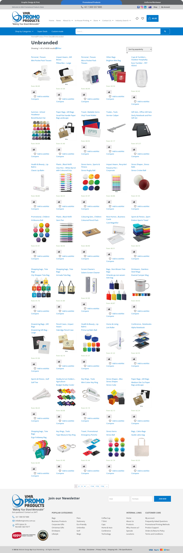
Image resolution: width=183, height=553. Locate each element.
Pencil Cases (61, 324)
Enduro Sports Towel (139, 220)
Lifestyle (55, 534)
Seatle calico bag (138, 435)
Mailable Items (93, 112)
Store (96, 20)
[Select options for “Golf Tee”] (34, 414)
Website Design (24, 550)
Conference (136, 324)
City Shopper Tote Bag (40, 275)
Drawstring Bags (37, 324)
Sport (148, 216)
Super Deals (42, 31)
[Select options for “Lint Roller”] (109, 359)
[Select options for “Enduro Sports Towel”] (134, 252)
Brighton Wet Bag (113, 60)
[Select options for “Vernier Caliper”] (109, 147)
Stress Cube (111, 385)
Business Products (59, 521)
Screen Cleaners (88, 269)
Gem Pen (60, 220)
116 (102, 486)
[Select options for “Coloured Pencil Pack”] (84, 252)
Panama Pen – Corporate (112, 169)
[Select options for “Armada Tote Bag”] (59, 307)
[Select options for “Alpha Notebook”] (134, 359)
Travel (83, 112)
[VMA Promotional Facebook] (138, 7)
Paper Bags (60, 112)
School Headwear (38, 113)
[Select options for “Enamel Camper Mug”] (134, 307)
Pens (79, 518)
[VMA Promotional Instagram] (142, 7)
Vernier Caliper (112, 115)
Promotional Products (91, 2)
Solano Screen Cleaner (90, 272)
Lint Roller (110, 327)
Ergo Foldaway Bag (38, 437)
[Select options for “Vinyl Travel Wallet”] (84, 147)
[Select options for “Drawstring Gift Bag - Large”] (34, 364)
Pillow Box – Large (63, 63)
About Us (67, 20)
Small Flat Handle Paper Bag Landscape (66, 116)
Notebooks (146, 324)
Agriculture (60, 381)
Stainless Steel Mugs (139, 270)
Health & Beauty (38, 164)
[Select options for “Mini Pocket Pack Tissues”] (34, 92)
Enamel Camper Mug (140, 275)
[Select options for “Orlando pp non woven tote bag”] (109, 309)
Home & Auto (107, 527)
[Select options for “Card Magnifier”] (109, 254)
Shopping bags (37, 269)
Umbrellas (81, 527)
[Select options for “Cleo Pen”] (59, 202)
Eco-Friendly (81, 524)
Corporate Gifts (58, 524)
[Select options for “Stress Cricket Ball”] (134, 202)
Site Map (82, 550)
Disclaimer (90, 550)
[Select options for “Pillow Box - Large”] (59, 95)
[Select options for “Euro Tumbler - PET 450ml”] (134, 97)
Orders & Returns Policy (154, 531)
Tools (115, 112)
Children (46, 216)
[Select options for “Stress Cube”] (109, 416)
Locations (130, 534)
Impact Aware (62, 57)
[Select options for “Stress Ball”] (109, 466)
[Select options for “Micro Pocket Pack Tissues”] (84, 95)
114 (92, 486)
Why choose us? (132, 527)
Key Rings (85, 379)
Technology (106, 534)
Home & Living (112, 324)
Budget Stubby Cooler (65, 385)
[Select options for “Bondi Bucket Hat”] (34, 149)
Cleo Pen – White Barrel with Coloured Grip (66, 169)
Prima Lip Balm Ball (89, 330)
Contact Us (106, 20)
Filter (59, 48)
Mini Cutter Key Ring (89, 382)
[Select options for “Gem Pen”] (59, 252)
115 (97, 486)
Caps (103, 524)
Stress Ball (110, 435)
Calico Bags (141, 431)
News (58, 20)
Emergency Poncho (89, 435)
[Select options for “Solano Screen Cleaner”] (84, 304)
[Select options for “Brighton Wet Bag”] (109, 92)
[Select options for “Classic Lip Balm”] (34, 202)
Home (51, 20)
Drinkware (135, 269)
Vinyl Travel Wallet (88, 115)
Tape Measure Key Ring (66, 435)
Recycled (122, 164)
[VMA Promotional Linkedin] (145, 7)
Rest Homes (111, 216)
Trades (109, 112)
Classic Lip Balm (37, 170)
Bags (108, 269)
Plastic (58, 164)
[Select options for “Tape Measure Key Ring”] (59, 466)
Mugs (79, 534)
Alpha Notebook (138, 327)
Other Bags (111, 57)
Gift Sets (134, 112)
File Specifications (125, 550)
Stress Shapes (137, 164)
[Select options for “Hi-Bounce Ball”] (34, 252)
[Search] (165, 31)
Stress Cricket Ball (138, 170)
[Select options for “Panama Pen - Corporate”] (109, 202)
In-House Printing (82, 20)
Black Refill (67, 164)
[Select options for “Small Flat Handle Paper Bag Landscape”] (59, 149)
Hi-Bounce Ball (37, 220)
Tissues (43, 57)
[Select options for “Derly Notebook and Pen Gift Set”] (134, 149)
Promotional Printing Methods (157, 524)
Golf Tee (34, 382)
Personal (34, 57)
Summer (34, 112)
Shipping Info (112, 550)
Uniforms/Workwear (152, 2)
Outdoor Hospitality (139, 59)
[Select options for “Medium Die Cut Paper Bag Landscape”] (134, 416)
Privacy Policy (101, 550)
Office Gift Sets (145, 112)
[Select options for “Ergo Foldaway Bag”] (34, 469)
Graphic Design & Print (30, 2)
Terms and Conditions (154, 534)
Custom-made (57, 31)
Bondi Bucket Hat (38, 118)
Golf (47, 379)
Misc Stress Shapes (114, 380)
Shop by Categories (23, 31)
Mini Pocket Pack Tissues (41, 60)
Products (130, 524)
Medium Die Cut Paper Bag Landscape (140, 383)
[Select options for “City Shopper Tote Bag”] (34, 307)
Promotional (36, 216)
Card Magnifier (112, 222)
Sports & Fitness (138, 216)
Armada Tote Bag (63, 275)
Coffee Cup (106, 518)
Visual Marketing (38, 550)
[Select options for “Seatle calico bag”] (134, 466)
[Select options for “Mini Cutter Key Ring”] (84, 414)
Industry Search (122, 20)
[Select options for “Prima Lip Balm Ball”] (84, 362)
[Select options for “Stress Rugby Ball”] (84, 202)
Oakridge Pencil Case (64, 330)
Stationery (81, 521)
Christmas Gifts (58, 527)
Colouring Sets (87, 216)
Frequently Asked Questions (156, 521)
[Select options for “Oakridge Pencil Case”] (59, 362)
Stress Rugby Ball (88, 170)
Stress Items (86, 164)
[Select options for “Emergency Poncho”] (84, 466)
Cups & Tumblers (138, 57)
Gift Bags (70, 112)
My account (150, 518)
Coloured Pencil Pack (89, 220)
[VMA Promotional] (149, 7)
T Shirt (104, 521)
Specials (129, 531)
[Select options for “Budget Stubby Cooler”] (59, 416)
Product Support (152, 527)
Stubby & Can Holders (65, 379)
